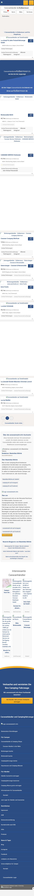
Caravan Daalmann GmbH (17, 607)
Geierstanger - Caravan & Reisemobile (13, 265)
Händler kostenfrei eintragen (10, 776)
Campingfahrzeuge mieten (9, 761)
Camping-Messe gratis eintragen (11, 785)
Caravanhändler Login (10, 877)
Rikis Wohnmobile (17, 624)
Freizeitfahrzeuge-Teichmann (27, 627)
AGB (2, 815)
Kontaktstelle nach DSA (8, 825)
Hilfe (2, 829)
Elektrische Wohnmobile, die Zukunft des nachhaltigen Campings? (17, 557)
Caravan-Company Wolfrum (10, 238)
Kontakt (5, 795)
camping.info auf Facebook (10, 486)
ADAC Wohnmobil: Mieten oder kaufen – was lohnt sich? (16, 552)
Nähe (20, 12)
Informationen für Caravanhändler (11, 790)
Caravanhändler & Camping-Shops (11, 741)
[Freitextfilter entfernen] (26, 3)
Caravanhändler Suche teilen (13, 423)
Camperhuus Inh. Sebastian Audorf (7, 592)
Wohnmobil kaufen (6, 756)
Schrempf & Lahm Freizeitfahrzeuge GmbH (13, 41)
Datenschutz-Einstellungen (9, 731)
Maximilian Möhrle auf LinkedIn (11, 479)
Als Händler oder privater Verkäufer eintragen (17, 701)
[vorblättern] (29, 104)
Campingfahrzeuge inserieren (10, 781)
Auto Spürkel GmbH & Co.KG (27, 603)
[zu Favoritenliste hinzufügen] (2, 38)
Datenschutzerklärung (8, 820)
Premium (3, 834)
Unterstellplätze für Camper (9, 864)
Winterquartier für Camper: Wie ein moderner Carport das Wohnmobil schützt (17, 547)
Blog (2, 844)
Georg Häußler (6, 400)
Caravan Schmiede (7, 306)
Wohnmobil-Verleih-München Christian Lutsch (16, 382)
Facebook (4, 854)
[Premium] (30, 571)
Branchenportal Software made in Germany (12, 886)
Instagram (4, 849)
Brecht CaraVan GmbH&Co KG (6, 652)
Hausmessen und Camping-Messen (12, 766)
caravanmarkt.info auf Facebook (11, 531)
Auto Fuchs (5, 287)
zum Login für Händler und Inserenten (12, 800)
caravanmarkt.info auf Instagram (11, 528)
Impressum (4, 810)
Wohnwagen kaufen (7, 751)
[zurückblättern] (4, 104)
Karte (13, 12)
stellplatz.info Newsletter (9, 859)
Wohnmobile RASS (7, 115)
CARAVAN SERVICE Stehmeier (11, 155)
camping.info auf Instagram (10, 482)
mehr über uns (8, 535)
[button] (3, 418)
